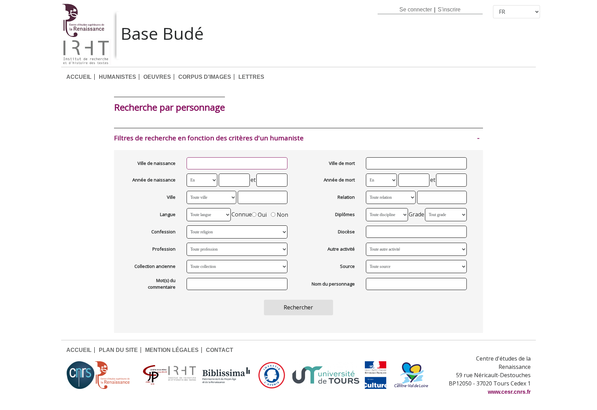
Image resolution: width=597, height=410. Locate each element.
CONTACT (219, 350)
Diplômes (345, 214)
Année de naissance (154, 180)
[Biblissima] (226, 375)
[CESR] (117, 375)
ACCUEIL (79, 77)
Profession (164, 249)
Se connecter (415, 9)
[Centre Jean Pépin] (154, 375)
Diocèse (346, 232)
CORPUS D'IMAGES (204, 77)
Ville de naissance (157, 163)
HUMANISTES (117, 77)
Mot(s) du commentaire (162, 283)
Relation (346, 197)
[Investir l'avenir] (271, 375)
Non (282, 214)
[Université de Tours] (325, 375)
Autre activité (341, 249)
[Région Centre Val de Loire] (411, 375)
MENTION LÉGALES (172, 350)
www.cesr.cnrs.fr (509, 392)
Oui (262, 214)
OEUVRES (157, 77)
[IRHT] (182, 375)
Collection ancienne (155, 266)
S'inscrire (449, 9)
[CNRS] (80, 375)
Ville (171, 197)
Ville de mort (342, 163)
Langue (168, 214)
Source (347, 266)
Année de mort (339, 180)
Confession (163, 232)
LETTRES (251, 77)
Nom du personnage (333, 284)
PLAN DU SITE (118, 350)
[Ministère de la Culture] (375, 375)
